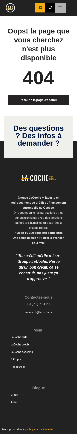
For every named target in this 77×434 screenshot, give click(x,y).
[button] (60, 7)
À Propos (16, 359)
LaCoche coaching (22, 351)
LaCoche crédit (20, 344)
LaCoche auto (19, 337)
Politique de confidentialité (40, 429)
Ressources (18, 366)
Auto (14, 402)
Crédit (14, 394)
